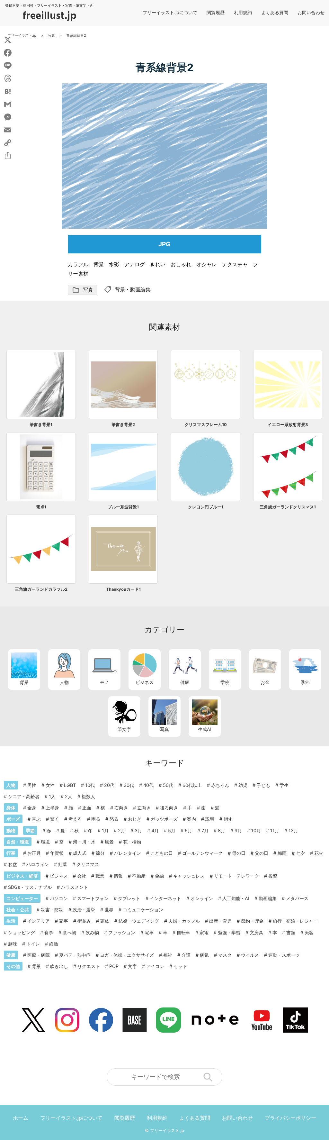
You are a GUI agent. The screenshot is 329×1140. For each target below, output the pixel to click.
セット (180, 966)
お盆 (12, 864)
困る (95, 819)
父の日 (261, 853)
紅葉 (62, 864)
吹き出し (59, 966)
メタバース (297, 898)
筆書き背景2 (123, 424)
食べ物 (69, 932)
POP (114, 966)
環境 (45, 841)
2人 (68, 796)
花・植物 (132, 841)
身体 (10, 807)
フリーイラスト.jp (167, 1130)
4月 (155, 830)
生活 (10, 921)
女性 (50, 785)
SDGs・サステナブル (30, 887)
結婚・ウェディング (139, 921)
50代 (168, 785)
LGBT (70, 785)
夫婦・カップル (184, 921)
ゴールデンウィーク (202, 853)
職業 (99, 876)
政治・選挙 (84, 909)
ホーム (20, 1118)
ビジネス (145, 682)
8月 (221, 830)
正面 (86, 807)
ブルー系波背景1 (123, 507)
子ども (263, 785)
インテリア (38, 921)
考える (75, 819)
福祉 (167, 955)
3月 (138, 830)
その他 (13, 966)
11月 (274, 830)
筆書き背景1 (41, 424)
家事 (63, 921)
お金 (265, 682)
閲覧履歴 (216, 12)
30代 (129, 785)
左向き (144, 807)
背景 (120, 289)
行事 (10, 853)
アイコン (155, 966)
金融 (159, 876)
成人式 (79, 853)
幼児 (242, 785)
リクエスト (88, 966)
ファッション (121, 932)
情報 (118, 876)
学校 (224, 682)
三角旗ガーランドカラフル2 (41, 589)
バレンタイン (127, 853)
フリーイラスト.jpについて (170, 12)
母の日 (238, 853)
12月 (293, 830)
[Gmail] (7, 104)
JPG (164, 244)
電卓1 (41, 507)
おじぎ (134, 819)
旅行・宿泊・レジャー (295, 921)
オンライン (202, 898)
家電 (204, 932)
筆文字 (124, 729)
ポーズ (13, 819)
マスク (225, 955)
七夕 (300, 853)
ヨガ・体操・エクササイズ (127, 955)
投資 (272, 876)
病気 (204, 955)
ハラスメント (74, 887)
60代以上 (192, 785)
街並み (84, 921)
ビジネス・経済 (22, 876)
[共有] (7, 155)
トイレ (33, 943)
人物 (64, 682)
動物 (10, 830)
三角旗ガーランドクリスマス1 (288, 507)
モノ (104, 682)
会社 (81, 876)
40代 (148, 785)
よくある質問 (274, 12)
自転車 (183, 932)
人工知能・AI (235, 898)
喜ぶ (36, 819)
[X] (7, 39)
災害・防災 (52, 909)
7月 (205, 830)
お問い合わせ (311, 12)
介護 (186, 955)
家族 (104, 921)
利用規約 (243, 12)
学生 (284, 785)
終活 (53, 943)
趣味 (12, 943)
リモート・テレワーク (236, 876)
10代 (90, 785)
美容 (309, 932)
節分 (100, 853)
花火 (318, 853)
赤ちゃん (220, 785)
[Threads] (7, 78)
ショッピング (21, 932)
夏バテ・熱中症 (75, 955)
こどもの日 (161, 853)
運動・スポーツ (284, 955)
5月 (171, 830)
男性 (31, 785)
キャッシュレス (189, 876)
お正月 (34, 853)
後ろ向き (169, 807)
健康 (184, 682)
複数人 (88, 796)
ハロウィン (37, 864)
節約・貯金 (252, 921)
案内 (191, 819)
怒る (114, 819)
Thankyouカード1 (123, 589)
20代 (109, 785)
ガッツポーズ (164, 819)
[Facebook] (7, 52)
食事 (48, 932)
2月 (121, 830)
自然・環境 (17, 841)
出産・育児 (220, 921)
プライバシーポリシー (290, 1118)
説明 (209, 819)
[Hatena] (7, 91)
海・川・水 (84, 841)
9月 (238, 830)
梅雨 (282, 853)
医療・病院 (38, 955)
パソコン (59, 898)
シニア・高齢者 (24, 796)
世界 (108, 909)
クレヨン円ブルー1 (205, 507)
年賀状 (57, 853)
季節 (305, 682)
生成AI (204, 729)
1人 (52, 796)
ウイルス (250, 955)
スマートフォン (93, 898)
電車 (149, 932)
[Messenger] (7, 117)
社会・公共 (17, 909)
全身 (31, 807)
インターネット (165, 898)
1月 (105, 830)
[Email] (7, 129)
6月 (188, 830)
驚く (54, 819)
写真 (82, 290)
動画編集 (140, 289)
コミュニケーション (143, 909)
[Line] (7, 65)
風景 (109, 841)
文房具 (256, 932)
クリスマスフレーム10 (205, 424)
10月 (256, 830)
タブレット (129, 898)
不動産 (139, 876)
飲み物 (92, 932)
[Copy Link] (7, 142)
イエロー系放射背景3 (288, 424)
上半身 (52, 807)
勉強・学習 (229, 932)
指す (228, 819)
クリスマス (87, 864)
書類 (290, 932)
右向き (121, 807)
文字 (132, 966)
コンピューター (22, 898)
